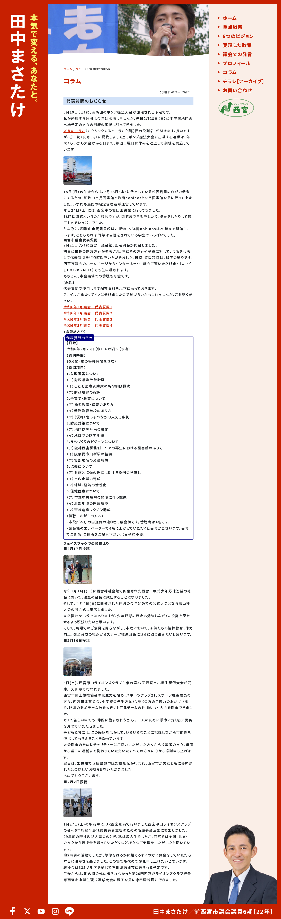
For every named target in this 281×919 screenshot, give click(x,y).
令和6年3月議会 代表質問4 (87, 325)
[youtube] (41, 911)
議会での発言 (237, 54)
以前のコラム (74, 130)
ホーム (67, 69)
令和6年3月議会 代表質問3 (87, 319)
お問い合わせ (237, 90)
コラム (80, 69)
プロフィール (236, 63)
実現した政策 (237, 45)
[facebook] (13, 911)
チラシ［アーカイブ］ (244, 81)
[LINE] (69, 911)
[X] (27, 911)
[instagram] (55, 911)
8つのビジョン (238, 36)
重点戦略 (233, 27)
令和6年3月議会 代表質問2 (87, 312)
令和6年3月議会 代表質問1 (87, 306)
